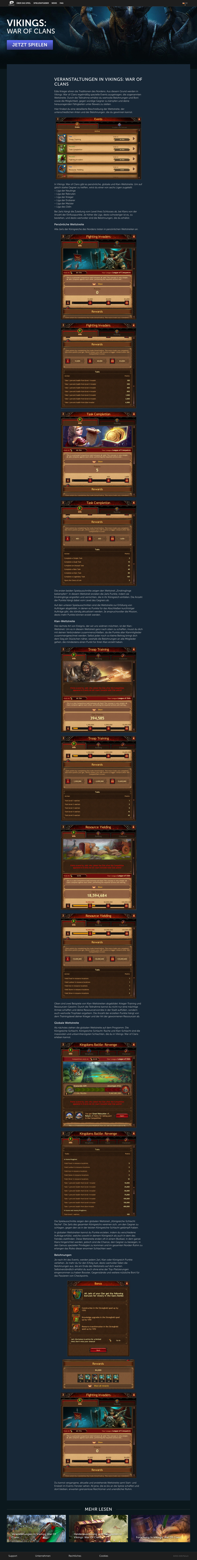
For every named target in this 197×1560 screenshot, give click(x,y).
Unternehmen (43, 1556)
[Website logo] (11, 3)
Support (12, 1556)
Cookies (103, 1556)
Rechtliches (75, 1556)
